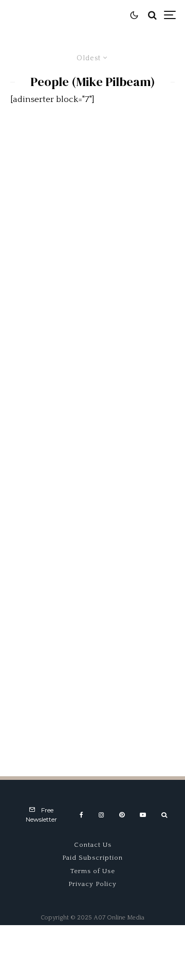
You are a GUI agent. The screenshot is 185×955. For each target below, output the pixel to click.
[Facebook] (81, 815)
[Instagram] (101, 815)
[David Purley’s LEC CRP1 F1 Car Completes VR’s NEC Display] (92, 433)
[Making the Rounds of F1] (92, 184)
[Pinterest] (122, 815)
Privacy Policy (92, 884)
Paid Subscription (92, 857)
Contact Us (93, 844)
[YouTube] (143, 815)
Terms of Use (92, 871)
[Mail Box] (92, 308)
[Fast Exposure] (92, 558)
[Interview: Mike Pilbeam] (92, 682)
